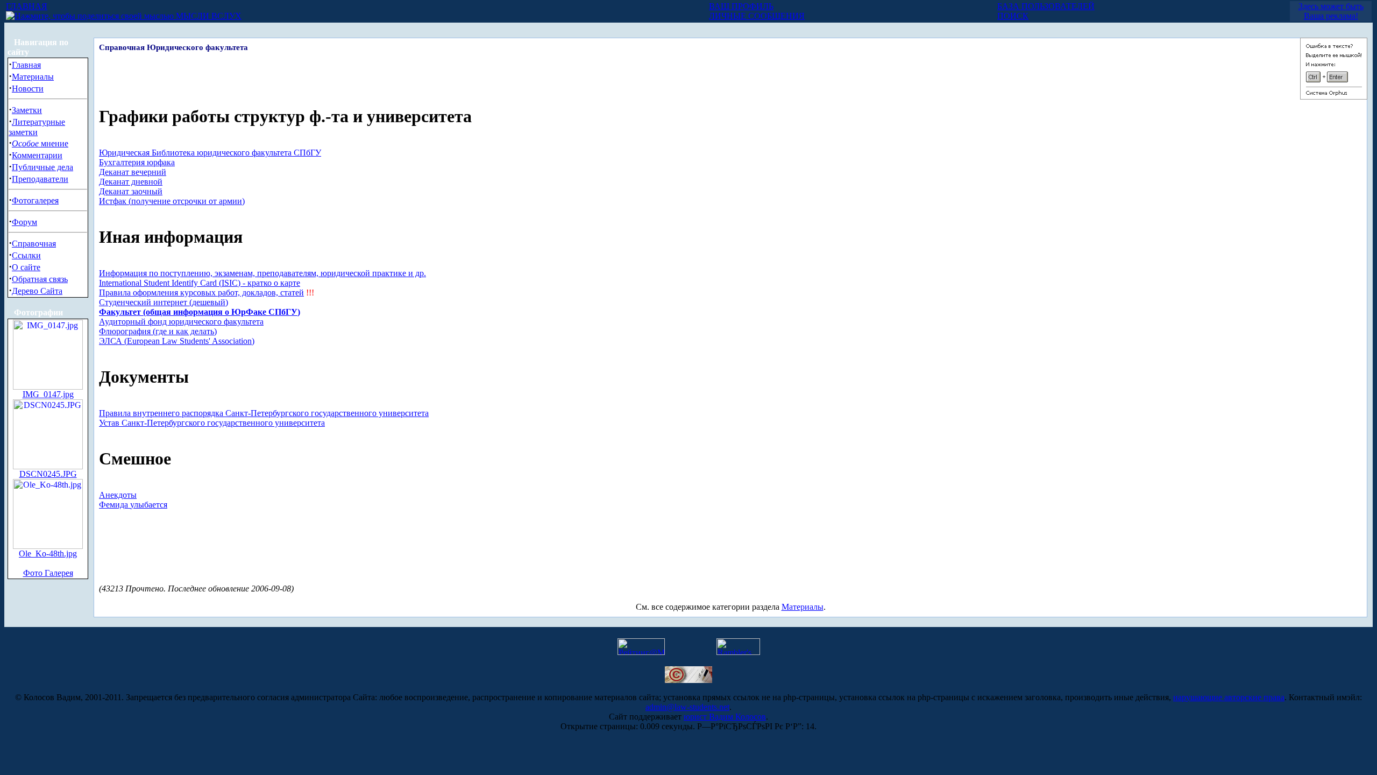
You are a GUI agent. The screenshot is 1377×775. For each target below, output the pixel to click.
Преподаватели (40, 179)
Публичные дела (42, 167)
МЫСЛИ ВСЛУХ (208, 15)
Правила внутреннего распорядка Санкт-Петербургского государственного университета (264, 413)
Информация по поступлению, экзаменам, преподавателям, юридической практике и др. (262, 273)
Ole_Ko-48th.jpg (48, 553)
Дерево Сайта (37, 290)
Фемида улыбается (133, 504)
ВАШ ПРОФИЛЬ (741, 6)
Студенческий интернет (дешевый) (163, 302)
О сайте (26, 267)
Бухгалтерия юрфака (137, 162)
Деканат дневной (130, 181)
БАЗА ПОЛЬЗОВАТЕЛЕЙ (1046, 6)
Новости (28, 88)
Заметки (27, 110)
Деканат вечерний (132, 172)
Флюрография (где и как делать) (158, 331)
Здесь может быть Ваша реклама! (1331, 11)
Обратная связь (40, 279)
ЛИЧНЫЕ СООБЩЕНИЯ (757, 15)
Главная (26, 64)
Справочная (34, 243)
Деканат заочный (130, 191)
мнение (40, 143)
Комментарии (37, 155)
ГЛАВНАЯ (26, 6)
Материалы (33, 76)
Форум (24, 222)
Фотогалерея (35, 200)
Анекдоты (118, 494)
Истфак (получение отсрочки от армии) (172, 201)
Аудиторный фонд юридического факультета (181, 321)
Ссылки (26, 255)
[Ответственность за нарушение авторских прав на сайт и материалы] (688, 680)
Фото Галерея (48, 572)
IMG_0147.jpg (48, 394)
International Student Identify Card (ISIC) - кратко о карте (199, 282)
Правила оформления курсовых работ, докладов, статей (201, 292)
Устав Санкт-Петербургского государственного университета (212, 422)
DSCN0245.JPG (48, 473)
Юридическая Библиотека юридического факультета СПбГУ (210, 152)
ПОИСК (1012, 15)
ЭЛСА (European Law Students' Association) (176, 341)
